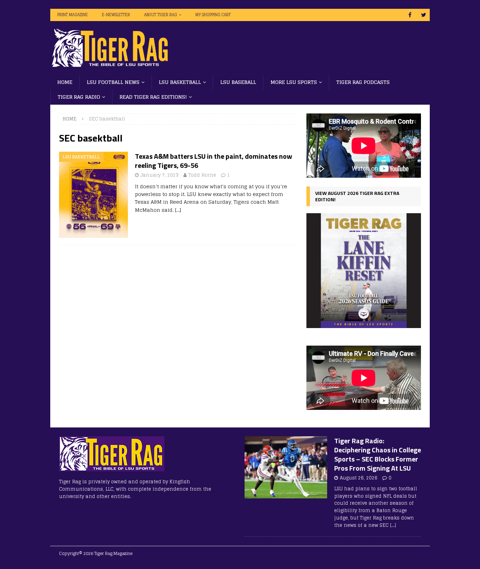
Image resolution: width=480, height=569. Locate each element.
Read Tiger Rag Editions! (153, 96)
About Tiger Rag (160, 14)
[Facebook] (410, 15)
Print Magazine (72, 14)
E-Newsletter (116, 14)
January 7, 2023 (160, 175)
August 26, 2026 (358, 478)
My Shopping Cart (213, 14)
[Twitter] (423, 15)
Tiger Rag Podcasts (363, 82)
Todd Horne (202, 175)
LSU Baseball (238, 82)
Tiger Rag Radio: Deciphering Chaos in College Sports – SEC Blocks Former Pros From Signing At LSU (377, 454)
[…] (178, 209)
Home (64, 82)
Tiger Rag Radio (79, 96)
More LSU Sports (294, 82)
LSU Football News (113, 82)
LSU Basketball (180, 82)
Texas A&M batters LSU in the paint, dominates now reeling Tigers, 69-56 (213, 161)
